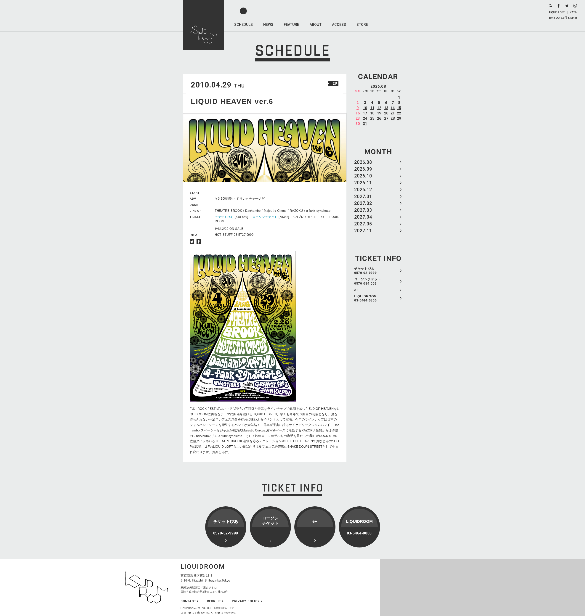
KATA (573, 12)
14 (393, 108)
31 (365, 124)
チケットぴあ (224, 217)
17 (365, 113)
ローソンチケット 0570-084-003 (367, 281)
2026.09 (363, 169)
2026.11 (363, 182)
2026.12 (363, 189)
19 (379, 113)
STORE (362, 24)
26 (379, 118)
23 (358, 118)
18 (372, 113)
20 (386, 113)
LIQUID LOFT (557, 12)
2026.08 (363, 162)
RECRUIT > (215, 601)
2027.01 (363, 196)
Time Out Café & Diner (563, 17)
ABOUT (316, 24)
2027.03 (363, 210)
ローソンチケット (265, 217)
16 (358, 113)
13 (386, 108)
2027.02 (363, 203)
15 (399, 108)
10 (365, 108)
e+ (356, 290)
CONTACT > (190, 601)
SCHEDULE (243, 24)
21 (393, 113)
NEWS (268, 24)
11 (372, 108)
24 (365, 118)
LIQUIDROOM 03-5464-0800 (365, 298)
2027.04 (363, 217)
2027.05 (363, 224)
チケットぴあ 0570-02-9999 (365, 271)
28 (393, 118)
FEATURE (291, 24)
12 (379, 108)
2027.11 (363, 230)
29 (399, 118)
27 (386, 118)
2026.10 (363, 176)
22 (399, 113)
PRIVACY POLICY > (247, 601)
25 (372, 118)
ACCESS (339, 24)
